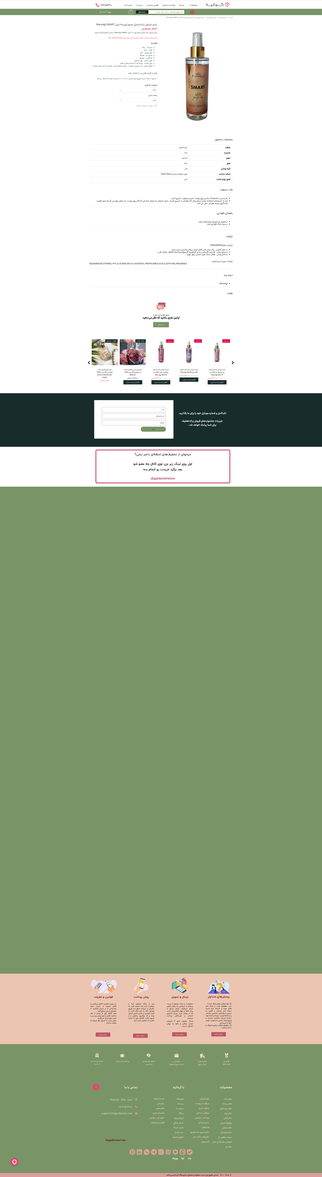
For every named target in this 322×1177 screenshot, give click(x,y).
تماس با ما (128, 5)
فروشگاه (180, 1099)
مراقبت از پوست (202, 1103)
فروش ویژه (179, 1118)
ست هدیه (179, 1132)
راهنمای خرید (158, 1113)
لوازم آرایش (204, 1098)
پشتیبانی (160, 1103)
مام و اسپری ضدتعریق (202, 1132)
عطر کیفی (228, 1118)
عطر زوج (228, 1113)
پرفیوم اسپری (226, 1123)
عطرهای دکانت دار (202, 1137)
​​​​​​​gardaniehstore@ (163, 478)
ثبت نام (102, 11)
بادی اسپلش (203, 1122)
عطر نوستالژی (226, 1108)
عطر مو (229, 1146)
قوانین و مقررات (152, 5)
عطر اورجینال (226, 1132)
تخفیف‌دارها (178, 1137)
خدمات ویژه (159, 1098)
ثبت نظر (161, 324)
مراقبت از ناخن (202, 1113)
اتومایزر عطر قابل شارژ (225, 1142)
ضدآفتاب (205, 1127)
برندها (181, 5)
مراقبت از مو (204, 1108)
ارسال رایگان (178, 1123)
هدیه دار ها (179, 1127)
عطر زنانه (228, 1099)
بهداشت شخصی (202, 1118)
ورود (109, 11)
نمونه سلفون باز (225, 1137)
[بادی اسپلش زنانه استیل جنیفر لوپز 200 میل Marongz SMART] (197, 77)
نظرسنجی (160, 1108)
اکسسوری (205, 1141)
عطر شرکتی (227, 1127)
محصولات (194, 5)
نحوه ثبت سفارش (168, 5)
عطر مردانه (227, 1103)
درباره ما (139, 5)
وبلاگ (181, 1113)
